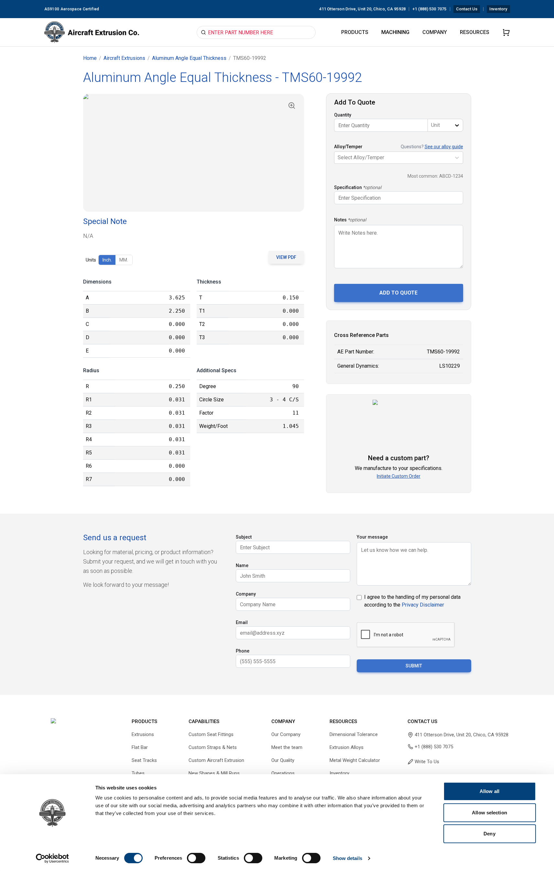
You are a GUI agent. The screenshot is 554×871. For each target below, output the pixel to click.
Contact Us (467, 8)
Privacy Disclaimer (423, 605)
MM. (123, 259)
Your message (372, 537)
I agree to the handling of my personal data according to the (412, 601)
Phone (242, 650)
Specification (348, 187)
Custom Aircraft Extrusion (216, 760)
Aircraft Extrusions (124, 58)
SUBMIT (414, 665)
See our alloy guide (444, 146)
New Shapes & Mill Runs (214, 773)
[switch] (196, 858)
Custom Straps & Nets (213, 747)
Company (434, 32)
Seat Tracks (144, 760)
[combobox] (431, 125)
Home (90, 58)
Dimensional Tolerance (354, 734)
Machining (395, 32)
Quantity (342, 114)
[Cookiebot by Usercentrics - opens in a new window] (52, 858)
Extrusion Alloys (347, 747)
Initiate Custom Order (398, 476)
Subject (244, 537)
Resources (474, 32)
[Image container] (193, 153)
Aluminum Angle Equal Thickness (189, 58)
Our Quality (282, 760)
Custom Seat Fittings (211, 734)
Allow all (489, 791)
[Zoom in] (292, 105)
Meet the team (286, 747)
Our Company (285, 734)
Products (354, 32)
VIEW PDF (286, 257)
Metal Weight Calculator (355, 760)
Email (242, 622)
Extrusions (143, 734)
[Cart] (506, 32)
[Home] (91, 32)
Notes (340, 219)
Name (242, 565)
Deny (489, 833)
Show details (347, 858)
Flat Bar (140, 747)
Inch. (107, 259)
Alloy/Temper (348, 146)
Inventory (498, 8)
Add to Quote (398, 293)
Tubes (138, 773)
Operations (283, 773)
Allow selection (489, 812)
